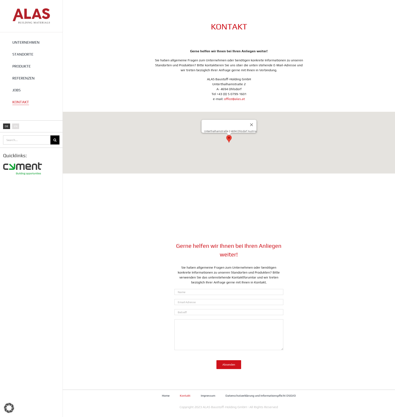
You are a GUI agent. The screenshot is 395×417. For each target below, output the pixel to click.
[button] (229, 139)
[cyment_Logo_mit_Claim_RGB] (22, 161)
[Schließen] (251, 125)
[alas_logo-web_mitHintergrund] (31, 10)
